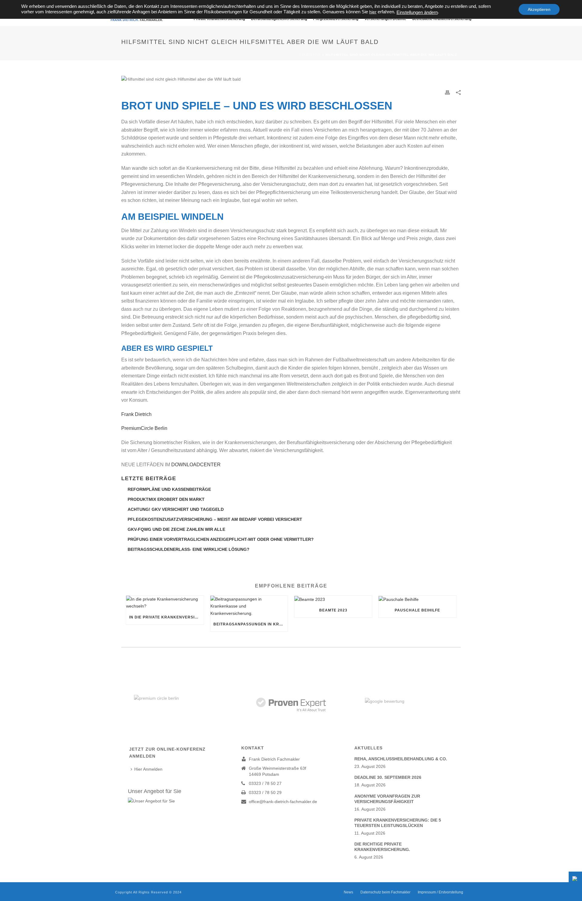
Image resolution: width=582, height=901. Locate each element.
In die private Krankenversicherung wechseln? (166, 617)
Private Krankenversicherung (219, 19)
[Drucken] (447, 92)
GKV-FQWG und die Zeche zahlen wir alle (176, 529)
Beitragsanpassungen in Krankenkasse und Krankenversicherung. (250, 624)
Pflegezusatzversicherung (335, 19)
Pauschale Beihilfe (417, 610)
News (348, 892)
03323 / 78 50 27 (265, 783)
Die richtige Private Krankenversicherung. (382, 847)
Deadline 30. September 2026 (387, 777)
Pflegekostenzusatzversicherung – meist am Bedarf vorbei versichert (215, 519)
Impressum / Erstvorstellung (440, 892)
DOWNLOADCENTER (196, 464)
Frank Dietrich (138, 414)
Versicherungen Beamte (385, 19)
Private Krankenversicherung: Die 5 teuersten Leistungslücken (397, 823)
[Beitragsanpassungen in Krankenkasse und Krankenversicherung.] (249, 606)
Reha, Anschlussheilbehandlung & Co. (400, 758)
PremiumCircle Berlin (144, 428)
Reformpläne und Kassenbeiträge (169, 489)
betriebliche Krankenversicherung (441, 19)
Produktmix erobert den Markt (166, 499)
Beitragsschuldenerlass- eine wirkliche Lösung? (188, 549)
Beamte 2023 (333, 610)
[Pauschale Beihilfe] (417, 599)
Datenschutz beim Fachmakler (385, 892)
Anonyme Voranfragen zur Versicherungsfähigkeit (387, 799)
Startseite (310, 54)
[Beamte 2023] (333, 599)
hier (372, 11)
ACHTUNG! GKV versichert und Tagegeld (176, 509)
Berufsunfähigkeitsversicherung (279, 19)
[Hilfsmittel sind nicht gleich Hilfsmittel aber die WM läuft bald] (291, 79)
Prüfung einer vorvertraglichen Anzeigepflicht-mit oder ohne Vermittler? (221, 539)
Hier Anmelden (148, 769)
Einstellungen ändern (417, 12)
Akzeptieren (539, 9)
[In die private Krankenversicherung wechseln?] (165, 603)
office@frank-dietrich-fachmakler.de (283, 801)
